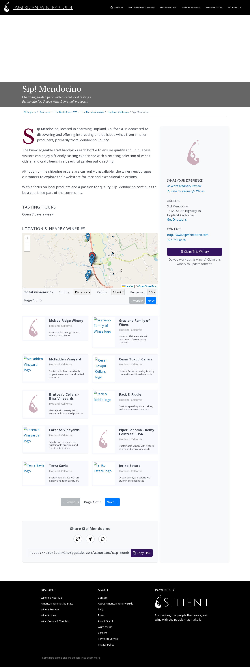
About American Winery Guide (115, 603)
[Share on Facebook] (90, 539)
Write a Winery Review (185, 186)
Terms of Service (108, 638)
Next (151, 301)
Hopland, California (118, 112)
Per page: (137, 292)
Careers (102, 633)
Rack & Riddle (130, 394)
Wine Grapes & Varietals (55, 621)
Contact (102, 597)
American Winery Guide (43, 7)
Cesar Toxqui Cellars (135, 359)
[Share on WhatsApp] (102, 539)
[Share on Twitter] (77, 539)
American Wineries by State (57, 603)
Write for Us (105, 627)
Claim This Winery (196, 252)
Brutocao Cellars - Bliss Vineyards (64, 396)
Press (101, 615)
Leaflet (129, 286)
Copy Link (143, 553)
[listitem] (55, 333)
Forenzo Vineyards (64, 430)
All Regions (30, 112)
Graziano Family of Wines (134, 322)
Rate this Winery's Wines (187, 191)
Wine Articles (214, 7)
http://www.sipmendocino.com (187, 235)
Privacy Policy (106, 644)
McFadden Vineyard (65, 359)
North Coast (66, 112)
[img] (90, 260)
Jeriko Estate (130, 465)
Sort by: (64, 292)
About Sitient (105, 621)
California (45, 112)
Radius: (102, 292)
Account (233, 7)
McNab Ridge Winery (66, 320)
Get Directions (177, 220)
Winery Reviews (191, 7)
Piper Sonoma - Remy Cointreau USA (136, 432)
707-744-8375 (176, 240)
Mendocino (92, 112)
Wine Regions (168, 7)
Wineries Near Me (51, 597)
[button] (91, 261)
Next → (112, 502)
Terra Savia (58, 465)
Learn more (93, 657)
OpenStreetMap (147, 286)
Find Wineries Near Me (141, 7)
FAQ (100, 609)
